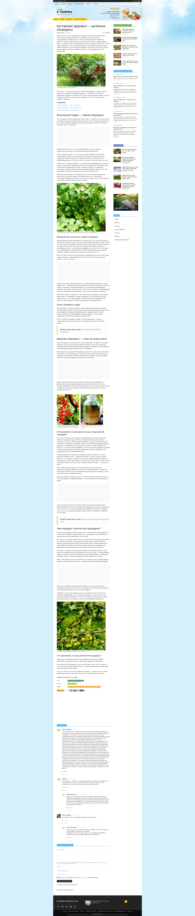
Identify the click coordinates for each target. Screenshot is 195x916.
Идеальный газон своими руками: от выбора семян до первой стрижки (129, 177)
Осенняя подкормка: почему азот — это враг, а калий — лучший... (129, 151)
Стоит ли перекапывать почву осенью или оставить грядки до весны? (130, 62)
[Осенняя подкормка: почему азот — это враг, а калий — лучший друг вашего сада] (117, 151)
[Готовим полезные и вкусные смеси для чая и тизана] (117, 55)
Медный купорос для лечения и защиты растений (125, 76)
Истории (117, 226)
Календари (69, 19)
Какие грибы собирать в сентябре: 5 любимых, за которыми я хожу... (128, 31)
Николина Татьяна (61, 32)
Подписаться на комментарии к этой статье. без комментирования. (78, 877)
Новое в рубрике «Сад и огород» (122, 25)
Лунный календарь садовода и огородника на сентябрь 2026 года (130, 39)
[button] (140, 4)
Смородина (71, 683)
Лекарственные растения (74, 680)
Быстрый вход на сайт (62, 874)
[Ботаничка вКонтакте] (135, 1)
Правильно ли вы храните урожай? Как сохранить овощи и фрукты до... (129, 47)
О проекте (65, 911)
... (82, 680)
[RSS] (141, 1)
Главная (56, 19)
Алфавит (62, 19)
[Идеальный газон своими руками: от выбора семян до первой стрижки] (117, 177)
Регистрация (59, 1)
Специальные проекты (79, 19)
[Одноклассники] (73, 690)
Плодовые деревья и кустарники (85, 686)
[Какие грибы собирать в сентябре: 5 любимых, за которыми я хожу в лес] (117, 31)
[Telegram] (77, 690)
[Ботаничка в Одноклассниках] (133, 1)
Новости (117, 222)
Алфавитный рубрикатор (121, 239)
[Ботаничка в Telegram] (137, 1)
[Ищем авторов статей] (125, 202)
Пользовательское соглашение (104, 911)
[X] (81, 690)
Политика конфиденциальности (120, 911)
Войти (55, 1)
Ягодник (97, 686)
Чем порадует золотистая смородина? (68, 110)
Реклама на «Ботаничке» (91, 911)
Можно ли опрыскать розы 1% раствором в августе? (125, 78)
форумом (59, 863)
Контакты (130, 911)
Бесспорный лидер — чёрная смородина (68, 105)
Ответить (65, 774)
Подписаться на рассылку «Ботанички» (68, 884)
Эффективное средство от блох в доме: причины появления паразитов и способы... (130, 169)
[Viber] (83, 690)
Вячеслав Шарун (66, 815)
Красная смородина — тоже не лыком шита (69, 107)
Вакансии (82, 911)
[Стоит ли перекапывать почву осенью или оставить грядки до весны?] (117, 63)
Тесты (63, 4)
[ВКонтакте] (71, 690)
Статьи (56, 4)
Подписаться (84, 877)
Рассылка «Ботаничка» (74, 911)
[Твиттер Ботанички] (139, 1)
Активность (65, 1)
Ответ (95, 4)
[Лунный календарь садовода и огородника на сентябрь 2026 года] (117, 39)
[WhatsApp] (79, 690)
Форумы (88, 4)
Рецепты (69, 4)
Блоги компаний (79, 4)
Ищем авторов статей (121, 208)
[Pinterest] (75, 690)
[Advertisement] (83, 708)
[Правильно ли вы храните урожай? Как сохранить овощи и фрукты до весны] (117, 47)
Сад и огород (60, 22)
